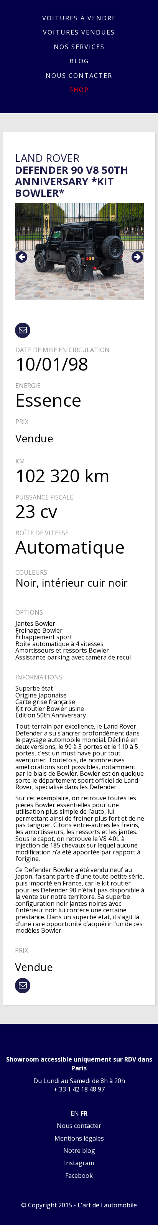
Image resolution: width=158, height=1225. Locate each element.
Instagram (79, 1163)
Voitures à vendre (79, 18)
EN (75, 1113)
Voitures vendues (79, 32)
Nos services (79, 47)
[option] (79, 251)
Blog (79, 61)
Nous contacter (79, 75)
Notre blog (79, 1150)
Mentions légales (79, 1138)
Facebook (79, 1175)
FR (84, 1113)
